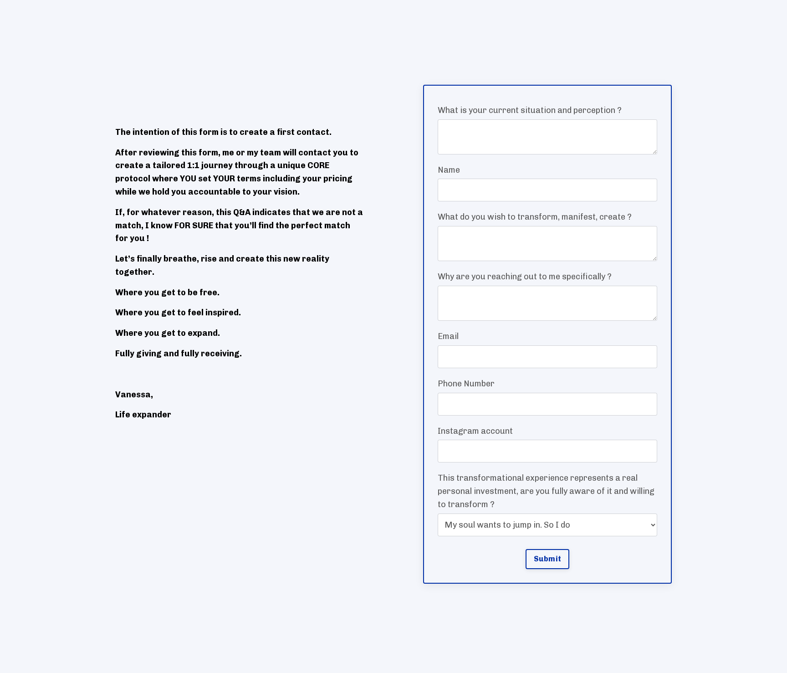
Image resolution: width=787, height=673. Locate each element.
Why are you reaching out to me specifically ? (525, 277)
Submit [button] (548, 559)
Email (448, 336)
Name (449, 170)
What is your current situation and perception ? (530, 110)
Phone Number (466, 384)
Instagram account (475, 431)
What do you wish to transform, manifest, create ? (535, 217)
